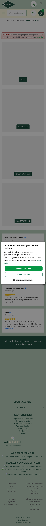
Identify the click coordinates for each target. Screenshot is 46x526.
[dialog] (23, 263)
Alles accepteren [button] (23, 268)
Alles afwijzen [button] (23, 274)
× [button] (41, 244)
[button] (23, 280)
